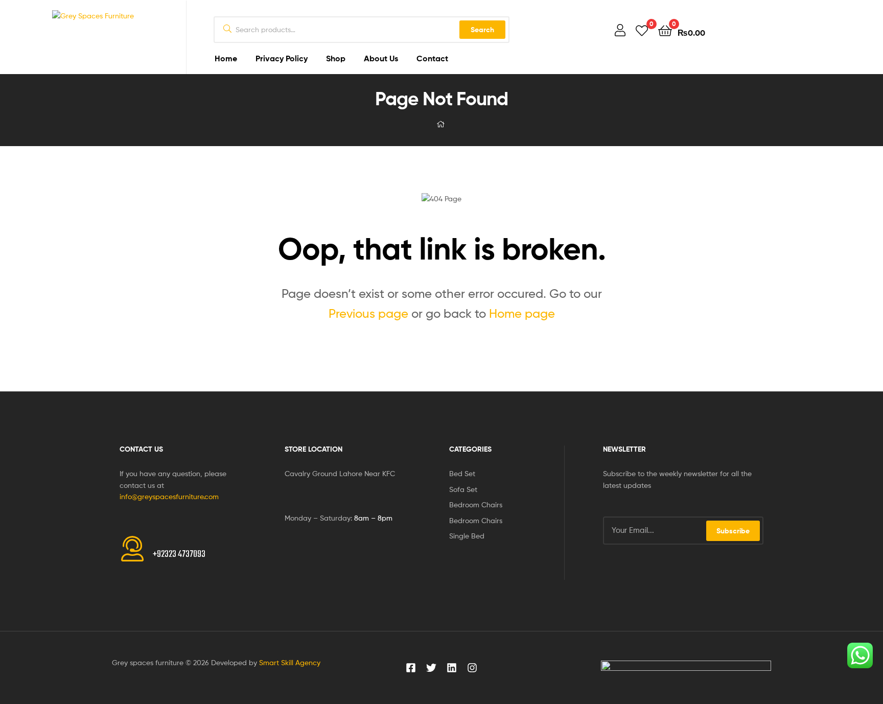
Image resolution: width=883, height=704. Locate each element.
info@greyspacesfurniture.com (169, 496)
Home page (522, 313)
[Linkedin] (452, 668)
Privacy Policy (281, 58)
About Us (381, 58)
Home (226, 58)
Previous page (368, 313)
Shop (335, 58)
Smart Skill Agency (289, 662)
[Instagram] (472, 668)
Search (482, 29)
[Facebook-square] (411, 668)
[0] (642, 30)
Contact (432, 58)
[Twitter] (431, 668)
